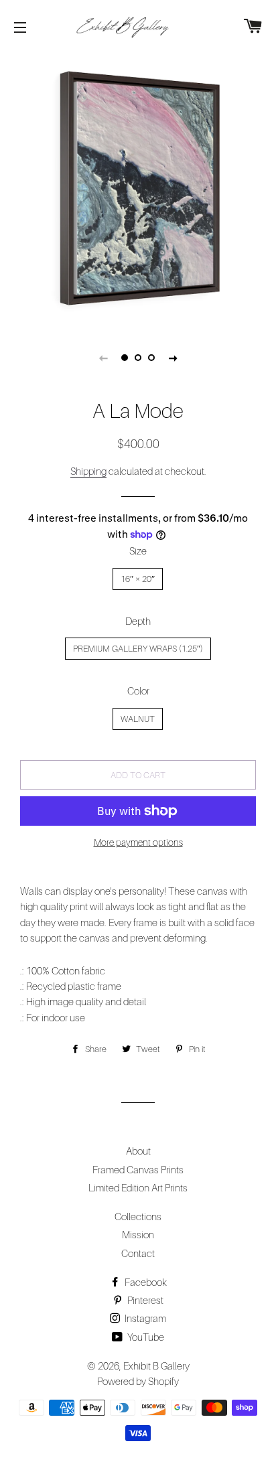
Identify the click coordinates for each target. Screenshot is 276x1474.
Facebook (145, 1282)
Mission (138, 1234)
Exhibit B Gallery (156, 1365)
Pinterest (144, 1300)
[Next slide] (173, 357)
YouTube (144, 1337)
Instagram (144, 1318)
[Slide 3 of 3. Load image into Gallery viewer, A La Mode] (151, 357)
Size (138, 550)
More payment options (138, 842)
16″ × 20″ (138, 578)
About (138, 1151)
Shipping (88, 471)
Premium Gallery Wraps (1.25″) (138, 648)
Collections (138, 1216)
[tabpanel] (138, 188)
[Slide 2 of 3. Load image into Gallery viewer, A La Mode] (138, 357)
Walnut (138, 718)
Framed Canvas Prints (138, 1169)
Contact (138, 1253)
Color (138, 690)
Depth (138, 621)
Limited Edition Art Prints (138, 1187)
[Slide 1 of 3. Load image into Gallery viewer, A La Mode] (124, 357)
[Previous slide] (103, 357)
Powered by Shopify (138, 1381)
